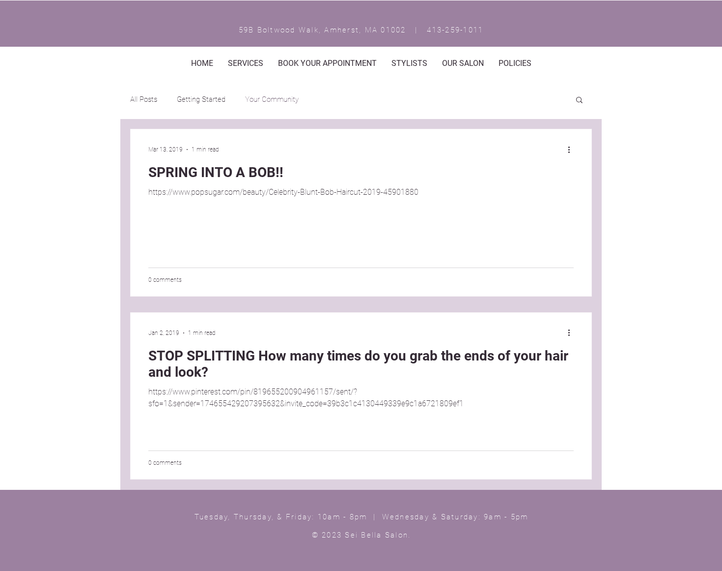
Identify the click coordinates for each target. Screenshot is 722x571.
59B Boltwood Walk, (282, 30)
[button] (579, 100)
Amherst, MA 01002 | (375, 30)
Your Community (272, 99)
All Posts (143, 99)
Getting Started (201, 99)
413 (434, 30)
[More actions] (572, 149)
